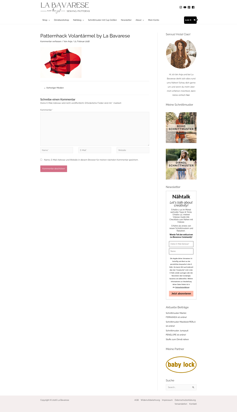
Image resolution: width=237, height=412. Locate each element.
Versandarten (181, 404)
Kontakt (193, 404)
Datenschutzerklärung (185, 400)
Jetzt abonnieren (181, 293)
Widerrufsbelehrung (150, 400)
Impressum (167, 400)
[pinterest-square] (189, 7)
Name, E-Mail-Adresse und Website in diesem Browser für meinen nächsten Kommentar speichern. (91, 160)
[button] (48, 20)
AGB (136, 400)
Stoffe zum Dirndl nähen (177, 339)
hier (188, 95)
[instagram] (181, 7)
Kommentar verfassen (50, 41)
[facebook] (193, 7)
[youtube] (185, 7)
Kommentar (46, 110)
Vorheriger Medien (54, 88)
